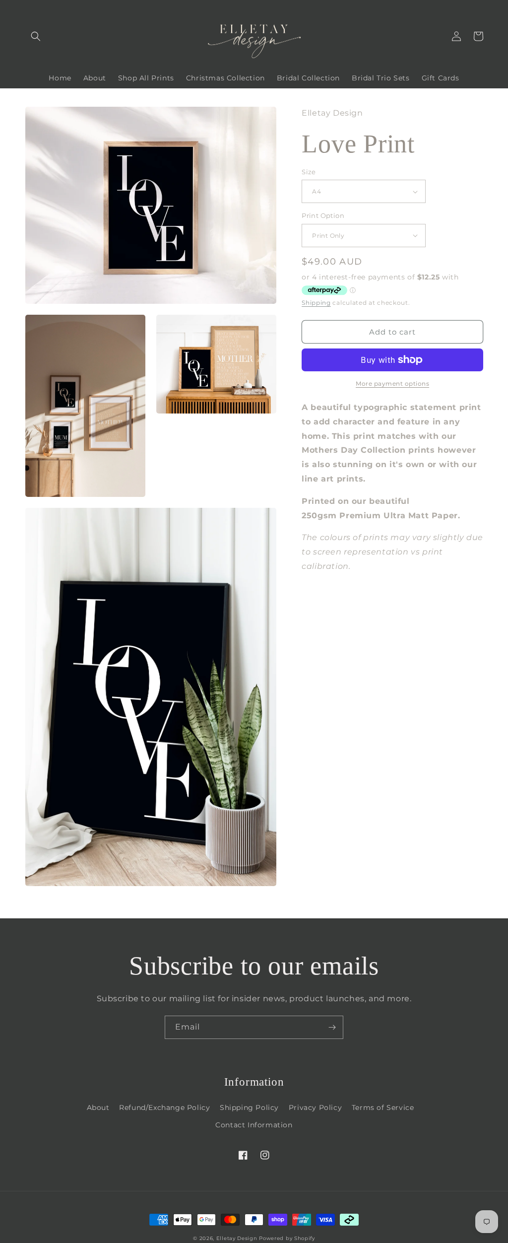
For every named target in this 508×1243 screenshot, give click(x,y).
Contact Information (253, 1124)
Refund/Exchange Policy (164, 1107)
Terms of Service (383, 1107)
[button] (36, 36)
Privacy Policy (315, 1107)
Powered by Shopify (287, 1238)
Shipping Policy (249, 1107)
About (98, 1107)
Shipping (316, 302)
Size (309, 172)
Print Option (323, 215)
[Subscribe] (332, 1027)
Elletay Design (236, 1238)
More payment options (392, 383)
